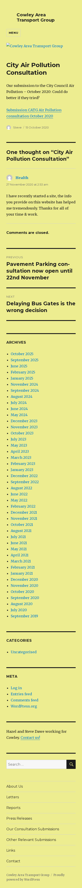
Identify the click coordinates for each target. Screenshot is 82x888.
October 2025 (22, 354)
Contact (13, 861)
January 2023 (22, 470)
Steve (17, 127)
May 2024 (19, 415)
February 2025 (23, 372)
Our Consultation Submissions (32, 829)
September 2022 (25, 482)
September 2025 (24, 360)
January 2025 (22, 378)
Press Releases (19, 818)
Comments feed (24, 700)
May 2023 (19, 445)
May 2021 (19, 549)
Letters (12, 797)
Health (22, 178)
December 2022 (24, 476)
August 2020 (22, 604)
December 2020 (24, 579)
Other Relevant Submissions (31, 840)
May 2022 (19, 500)
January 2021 (22, 573)
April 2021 (19, 555)
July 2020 (19, 610)
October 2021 (22, 524)
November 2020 (24, 585)
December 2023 (24, 421)
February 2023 (23, 463)
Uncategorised (24, 652)
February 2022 (23, 506)
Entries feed (21, 694)
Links (10, 850)
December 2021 (24, 512)
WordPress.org (24, 706)
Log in (16, 688)
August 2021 (21, 530)
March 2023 (21, 457)
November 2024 (24, 384)
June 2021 (19, 543)
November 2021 (24, 518)
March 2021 (21, 561)
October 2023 (22, 433)
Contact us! (30, 737)
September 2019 (24, 616)
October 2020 (22, 591)
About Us (14, 786)
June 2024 (19, 409)
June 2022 (19, 494)
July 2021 (18, 537)
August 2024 (21, 396)
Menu (13, 32)
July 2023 (18, 439)
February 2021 (23, 567)
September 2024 (25, 390)
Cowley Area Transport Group (36, 17)
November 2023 (24, 427)
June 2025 (19, 366)
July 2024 (19, 402)
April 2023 (20, 451)
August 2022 (21, 488)
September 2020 (25, 598)
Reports (13, 808)
